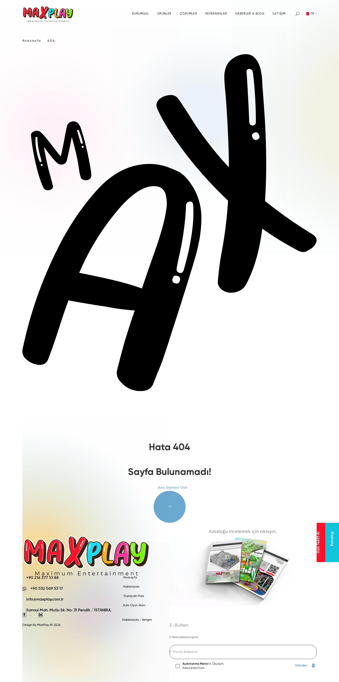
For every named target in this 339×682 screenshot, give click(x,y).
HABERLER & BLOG (249, 13)
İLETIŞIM (279, 13)
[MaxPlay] (48, 13)
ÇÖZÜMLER (188, 13)
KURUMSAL (140, 13)
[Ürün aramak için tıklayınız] (298, 14)
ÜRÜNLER (164, 13)
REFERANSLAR (216, 13)
